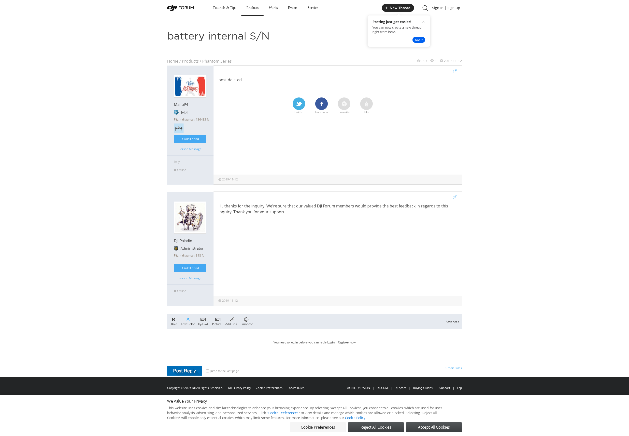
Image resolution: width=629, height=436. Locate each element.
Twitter (299, 112)
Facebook (321, 112)
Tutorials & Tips (224, 8)
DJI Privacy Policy (239, 388)
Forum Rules (295, 388)
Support (444, 388)
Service (313, 8)
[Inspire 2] (179, 128)
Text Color (188, 324)
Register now (347, 342)
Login (331, 342)
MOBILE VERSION (358, 388)
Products (252, 8)
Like (366, 112)
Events (292, 8)
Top (459, 388)
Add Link (231, 324)
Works (273, 8)
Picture (217, 324)
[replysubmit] (184, 371)
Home (172, 61)
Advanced (452, 322)
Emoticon (247, 324)
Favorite (344, 112)
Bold (174, 324)
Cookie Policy (355, 417)
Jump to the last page (224, 371)
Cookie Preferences (269, 388)
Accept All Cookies (434, 427)
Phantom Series (217, 61)
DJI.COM (382, 388)
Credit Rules (453, 368)
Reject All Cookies (375, 427)
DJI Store (400, 388)
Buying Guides (423, 388)
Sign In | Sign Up (446, 7)
